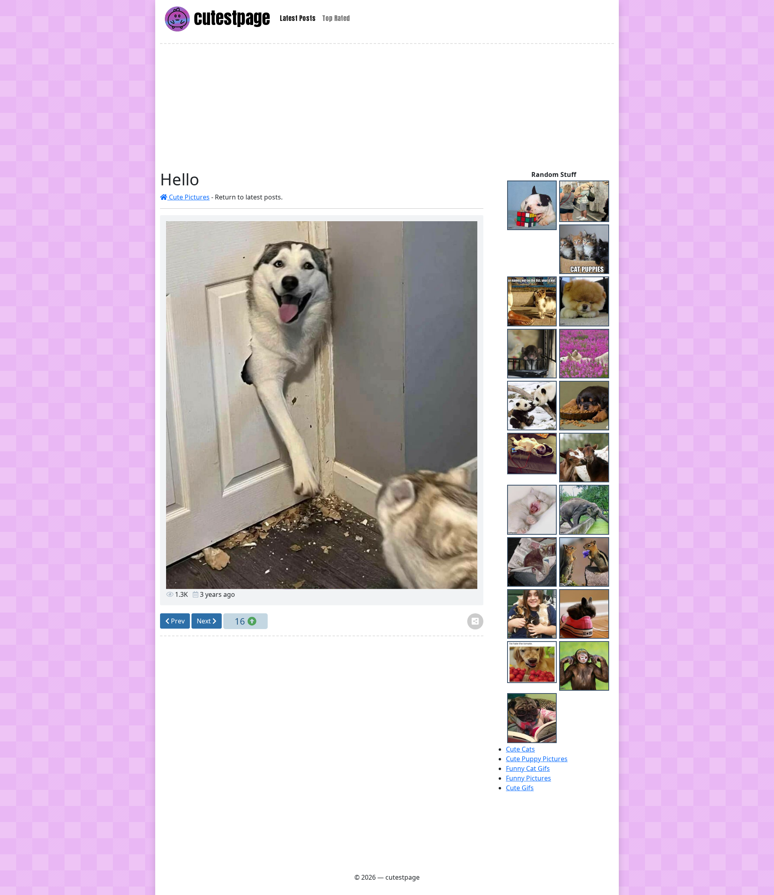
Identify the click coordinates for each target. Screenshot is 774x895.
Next (204, 621)
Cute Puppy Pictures (537, 758)
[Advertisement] (387, 106)
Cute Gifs (520, 787)
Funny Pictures (528, 778)
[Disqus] (321, 753)
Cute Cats (520, 749)
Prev (177, 621)
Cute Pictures (188, 197)
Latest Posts (298, 18)
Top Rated (336, 18)
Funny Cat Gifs (528, 768)
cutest (230, 18)
